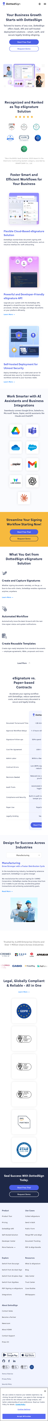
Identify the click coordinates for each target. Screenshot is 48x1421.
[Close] (45, 1391)
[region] (24, 1404)
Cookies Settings (24, 1409)
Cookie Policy (20, 1404)
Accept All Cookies (24, 1416)
